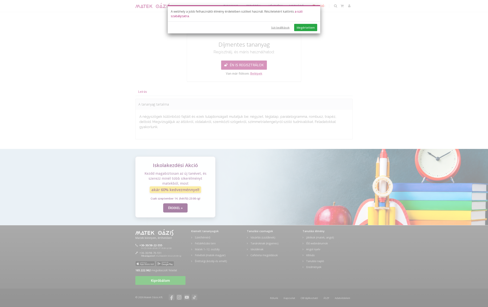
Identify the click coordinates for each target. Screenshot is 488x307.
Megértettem (306, 27)
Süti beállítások (280, 27)
